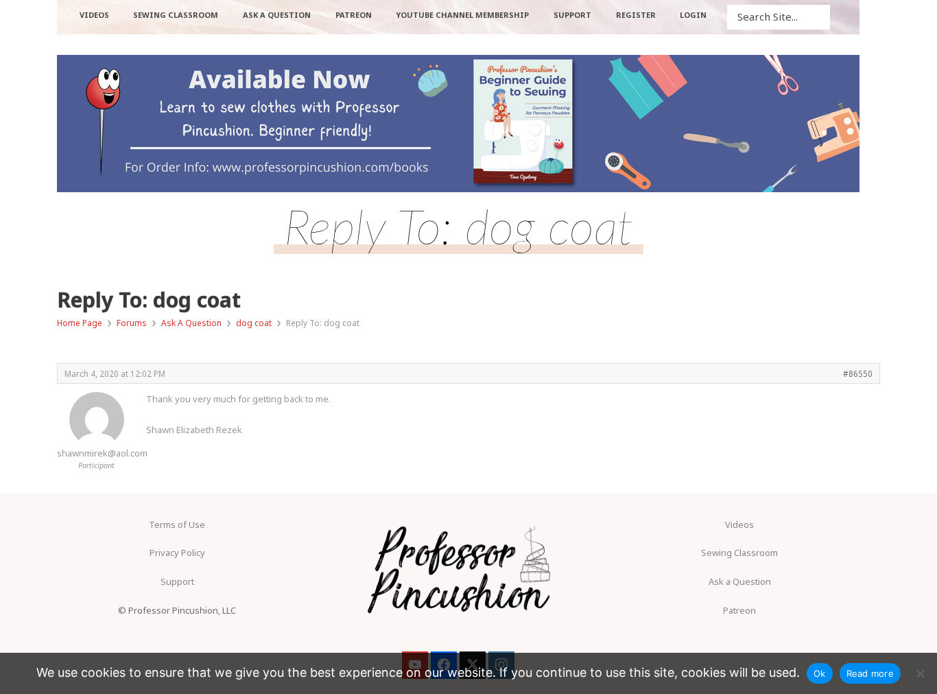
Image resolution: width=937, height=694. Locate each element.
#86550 (858, 373)
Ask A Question (191, 323)
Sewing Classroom (739, 552)
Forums (132, 323)
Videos (739, 524)
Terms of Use (177, 524)
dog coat (254, 323)
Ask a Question (740, 581)
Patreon (739, 610)
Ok (820, 673)
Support (177, 581)
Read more (870, 673)
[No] (920, 673)
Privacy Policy (177, 552)
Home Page (79, 323)
